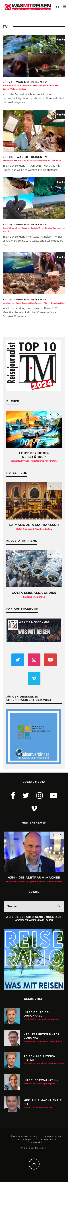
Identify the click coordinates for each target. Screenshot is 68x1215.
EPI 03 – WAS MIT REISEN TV (34, 227)
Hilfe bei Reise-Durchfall (41, 1015)
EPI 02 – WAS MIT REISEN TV (34, 301)
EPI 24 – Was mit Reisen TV (30, 85)
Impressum (24, 1139)
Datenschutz (48, 1139)
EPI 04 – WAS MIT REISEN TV (32, 158)
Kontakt (36, 1142)
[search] (58, 906)
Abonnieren (53, 1136)
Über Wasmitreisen (24, 1136)
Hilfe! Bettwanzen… (41, 1081)
